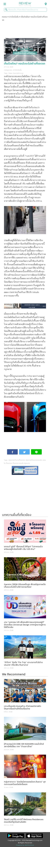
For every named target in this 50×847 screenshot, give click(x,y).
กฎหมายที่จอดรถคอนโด (34, 460)
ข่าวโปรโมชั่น (14, 16)
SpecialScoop (18, 73)
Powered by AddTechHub (25, 845)
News (10, 73)
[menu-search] (45, 4)
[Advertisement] (25, 30)
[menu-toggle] (5, 4)
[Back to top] (41, 838)
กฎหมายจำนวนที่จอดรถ (17, 460)
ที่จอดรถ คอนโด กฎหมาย (21, 463)
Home (4, 16)
